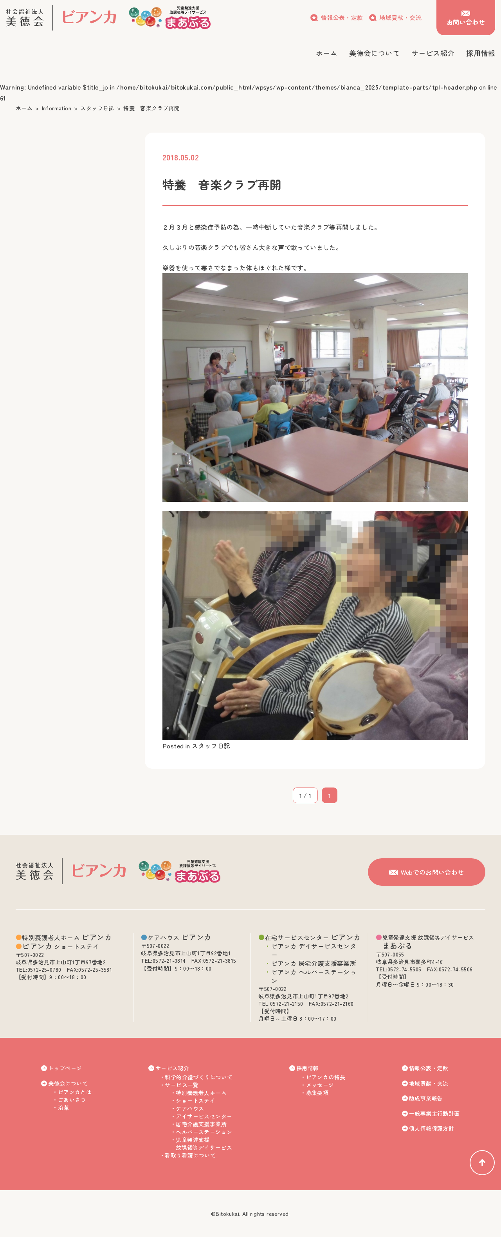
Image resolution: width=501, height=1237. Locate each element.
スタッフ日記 (97, 108)
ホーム (24, 108)
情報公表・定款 (342, 17)
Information (56, 108)
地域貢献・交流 (400, 17)
